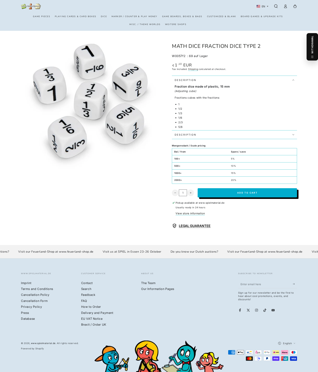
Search (86, 289)
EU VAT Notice (92, 318)
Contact (87, 283)
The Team (148, 283)
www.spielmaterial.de (43, 343)
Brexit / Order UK (93, 324)
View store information (190, 213)
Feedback (88, 295)
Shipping (193, 69)
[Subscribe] (295, 284)
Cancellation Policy (35, 295)
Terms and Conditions (37, 289)
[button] (276, 6)
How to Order (91, 307)
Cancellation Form (34, 301)
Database (28, 318)
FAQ (84, 301)
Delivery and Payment (97, 313)
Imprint (26, 283)
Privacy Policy (31, 307)
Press (25, 313)
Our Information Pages (157, 289)
